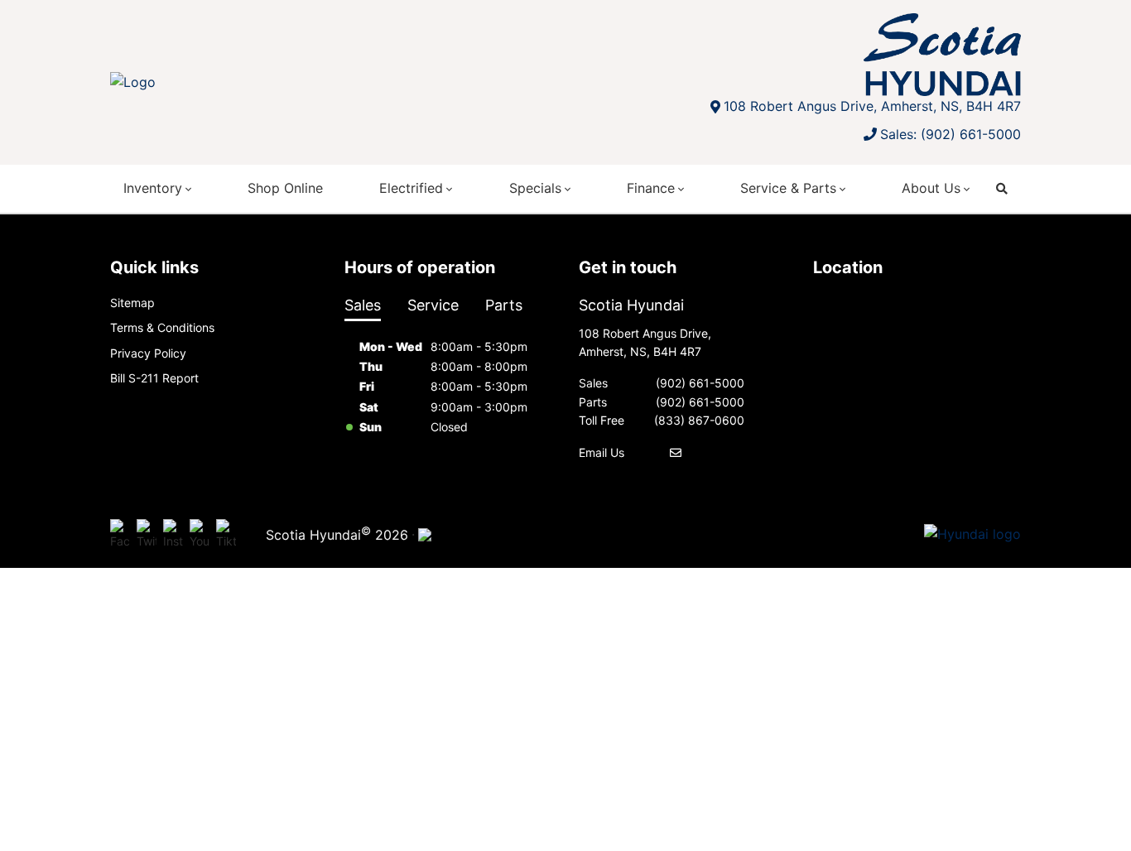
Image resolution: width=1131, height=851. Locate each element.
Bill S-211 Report (154, 378)
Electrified (411, 188)
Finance (651, 188)
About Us (931, 188)
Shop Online (285, 188)
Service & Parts (788, 188)
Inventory (152, 188)
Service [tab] (433, 305)
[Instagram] (173, 535)
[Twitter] (146, 535)
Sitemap (132, 303)
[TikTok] (226, 535)
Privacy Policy (148, 353)
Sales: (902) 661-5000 (950, 134)
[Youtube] (199, 535)
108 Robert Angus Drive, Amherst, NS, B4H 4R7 (872, 106)
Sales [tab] (362, 305)
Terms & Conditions (162, 327)
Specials (535, 188)
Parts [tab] (503, 305)
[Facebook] (120, 535)
